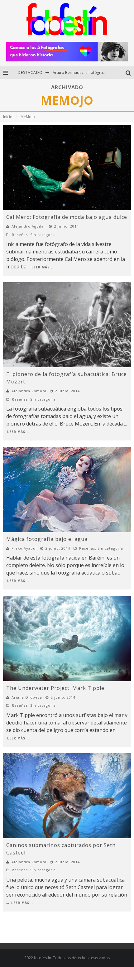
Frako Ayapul (24, 548)
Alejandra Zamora (29, 390)
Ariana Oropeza (27, 697)
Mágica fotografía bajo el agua (47, 539)
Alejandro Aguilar (28, 226)
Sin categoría (43, 234)
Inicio (7, 116)
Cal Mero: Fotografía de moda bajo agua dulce (66, 217)
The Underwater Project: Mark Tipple (55, 688)
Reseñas (20, 234)
